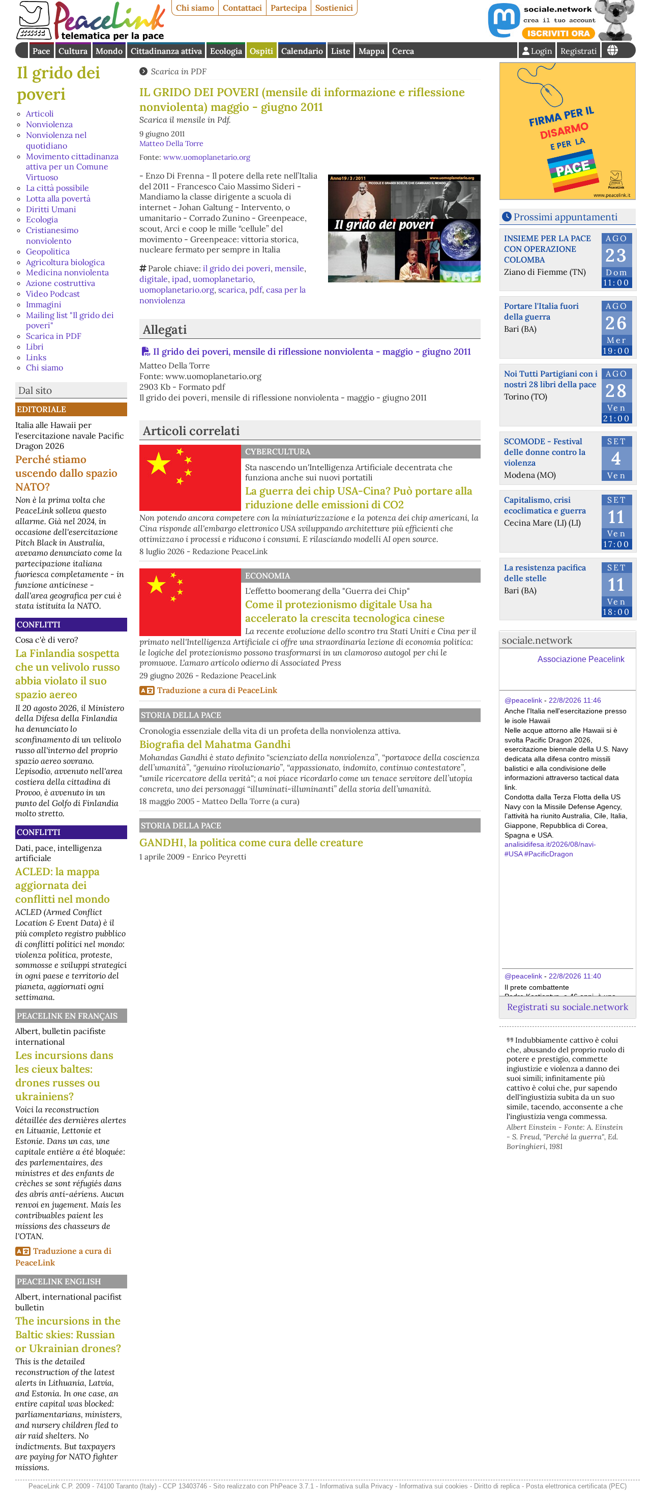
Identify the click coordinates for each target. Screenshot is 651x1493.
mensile (289, 268)
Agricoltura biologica (65, 262)
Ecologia (226, 51)
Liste (340, 51)
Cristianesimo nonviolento (52, 235)
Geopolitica (48, 251)
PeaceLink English (59, 1281)
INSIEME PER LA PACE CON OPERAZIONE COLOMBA (547, 249)
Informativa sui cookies (433, 1486)
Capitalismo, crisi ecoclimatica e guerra (545, 505)
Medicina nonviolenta (67, 272)
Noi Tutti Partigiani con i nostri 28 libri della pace (551, 378)
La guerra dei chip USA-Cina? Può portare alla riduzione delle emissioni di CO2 (358, 497)
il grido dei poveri (237, 268)
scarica (231, 289)
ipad (180, 279)
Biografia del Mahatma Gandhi (214, 744)
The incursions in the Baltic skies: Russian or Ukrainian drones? (68, 1334)
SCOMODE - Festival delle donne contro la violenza (544, 452)
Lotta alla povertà (58, 198)
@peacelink (523, 700)
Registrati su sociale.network (567, 1007)
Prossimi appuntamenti (565, 217)
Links (36, 357)
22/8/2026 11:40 (575, 976)
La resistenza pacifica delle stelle (545, 572)
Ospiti (261, 51)
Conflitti (39, 624)
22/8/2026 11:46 (575, 700)
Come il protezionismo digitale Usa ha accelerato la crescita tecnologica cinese (345, 611)
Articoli (40, 113)
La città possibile (57, 188)
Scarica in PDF (53, 336)
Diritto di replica (497, 1486)
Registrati (578, 51)
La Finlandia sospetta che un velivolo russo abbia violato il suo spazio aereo (67, 673)
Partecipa (289, 8)
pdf (255, 289)
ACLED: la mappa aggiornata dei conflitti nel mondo (62, 885)
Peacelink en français (67, 1016)
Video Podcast (53, 294)
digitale (153, 279)
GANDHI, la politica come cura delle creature (251, 842)
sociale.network (537, 640)
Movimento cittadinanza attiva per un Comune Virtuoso (72, 167)
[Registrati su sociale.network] (560, 38)
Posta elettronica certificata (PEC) (576, 1486)
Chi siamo (195, 8)
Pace (41, 51)
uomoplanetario (223, 279)
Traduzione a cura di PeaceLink (217, 690)
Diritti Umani (51, 209)
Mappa (371, 51)
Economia (267, 575)
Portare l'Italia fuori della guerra (541, 311)
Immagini (44, 304)
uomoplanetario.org (176, 289)
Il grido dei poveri (58, 83)
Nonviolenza (49, 124)
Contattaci (242, 8)
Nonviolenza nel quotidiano (56, 140)
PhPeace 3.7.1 (292, 1486)
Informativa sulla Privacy (356, 1486)
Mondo (109, 51)
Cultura (72, 51)
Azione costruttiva (60, 283)
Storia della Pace (181, 715)
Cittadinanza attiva (166, 51)
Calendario (302, 51)
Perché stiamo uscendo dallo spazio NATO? (66, 473)
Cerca (403, 51)
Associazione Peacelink (581, 659)
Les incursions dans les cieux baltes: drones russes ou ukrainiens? (64, 1075)
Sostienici (334, 8)
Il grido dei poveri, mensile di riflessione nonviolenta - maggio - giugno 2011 (312, 351)
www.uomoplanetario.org (206, 157)
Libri (35, 346)
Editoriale (41, 409)
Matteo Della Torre (171, 143)
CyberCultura (277, 451)
